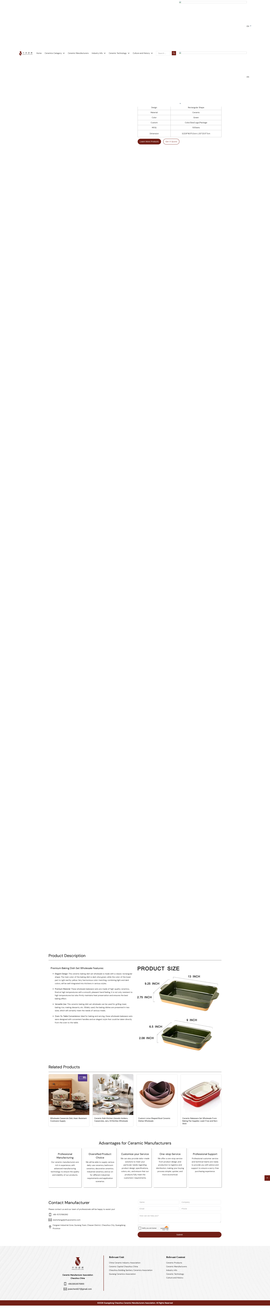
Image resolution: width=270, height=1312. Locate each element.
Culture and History (141, 53)
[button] (215, 77)
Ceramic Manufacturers (78, 53)
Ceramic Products (174, 1262)
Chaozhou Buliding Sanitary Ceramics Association (130, 1270)
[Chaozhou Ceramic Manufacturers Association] (78, 1263)
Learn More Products (149, 142)
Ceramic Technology (118, 53)
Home (39, 53)
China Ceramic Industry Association (124, 1262)
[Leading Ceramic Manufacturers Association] (25, 53)
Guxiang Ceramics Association (122, 1274)
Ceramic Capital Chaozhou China (123, 1266)
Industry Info (97, 53)
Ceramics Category (53, 53)
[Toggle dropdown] (64, 53)
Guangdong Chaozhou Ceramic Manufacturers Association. (130, 1303)
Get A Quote (171, 141)
